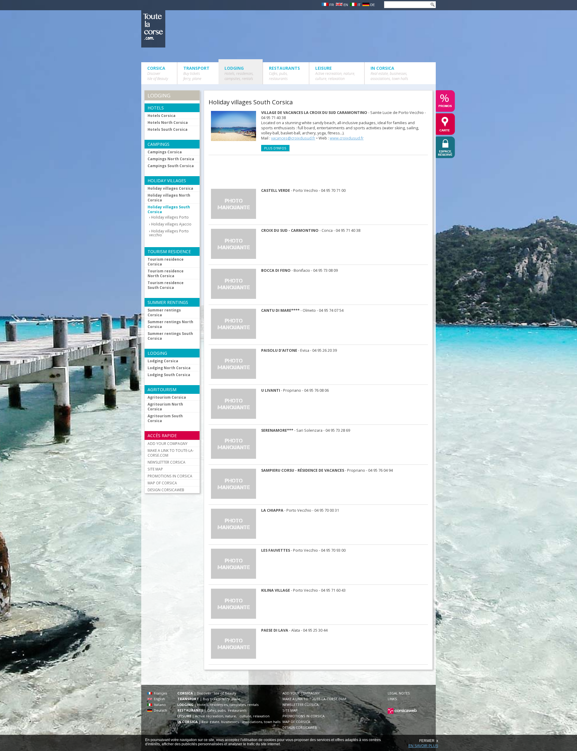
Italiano (159, 704)
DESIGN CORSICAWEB (166, 489)
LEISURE (335, 73)
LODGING (239, 73)
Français (159, 693)
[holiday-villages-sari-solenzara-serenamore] (236, 460)
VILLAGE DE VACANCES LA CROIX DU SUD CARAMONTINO (314, 112)
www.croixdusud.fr (347, 138)
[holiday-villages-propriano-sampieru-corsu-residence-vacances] (236, 500)
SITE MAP (155, 469)
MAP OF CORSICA (162, 482)
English (158, 699)
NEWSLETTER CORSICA (166, 462)
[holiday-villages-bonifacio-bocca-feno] (236, 300)
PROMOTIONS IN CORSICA (170, 476)
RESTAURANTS (284, 73)
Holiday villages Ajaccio (171, 224)
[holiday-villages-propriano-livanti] (236, 420)
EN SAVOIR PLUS (423, 746)
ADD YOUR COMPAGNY (168, 443)
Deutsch (159, 710)
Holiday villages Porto (170, 217)
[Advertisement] (318, 170)
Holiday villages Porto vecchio (169, 233)
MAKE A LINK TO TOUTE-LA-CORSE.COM (171, 453)
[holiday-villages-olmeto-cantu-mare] (236, 340)
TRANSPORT (196, 73)
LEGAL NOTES (399, 693)
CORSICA (157, 73)
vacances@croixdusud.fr (293, 138)
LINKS (392, 699)
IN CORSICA (389, 73)
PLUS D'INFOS (275, 148)
